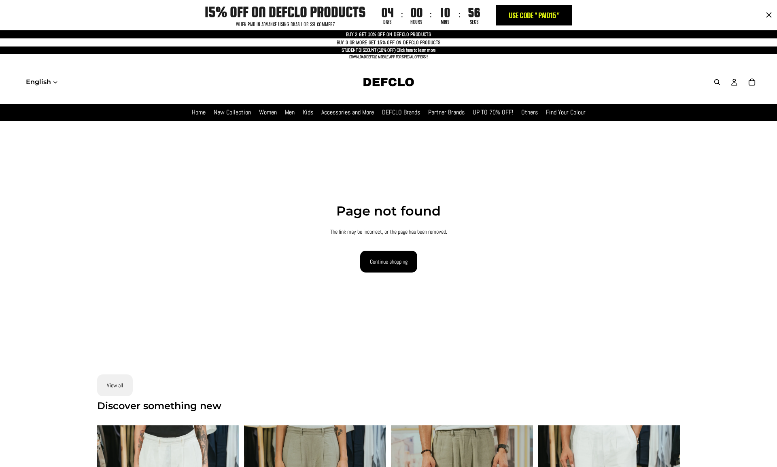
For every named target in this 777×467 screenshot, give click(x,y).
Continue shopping (389, 261)
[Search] (717, 82)
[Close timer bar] (769, 15)
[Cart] (752, 82)
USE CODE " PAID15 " (534, 15)
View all (115, 385)
